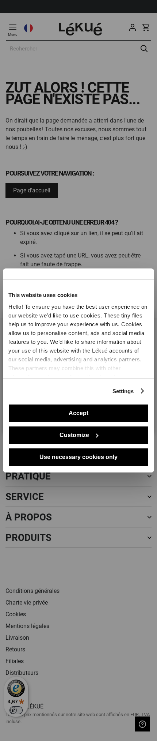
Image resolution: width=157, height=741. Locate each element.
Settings (123, 391)
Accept (78, 413)
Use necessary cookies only (78, 457)
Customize (74, 435)
